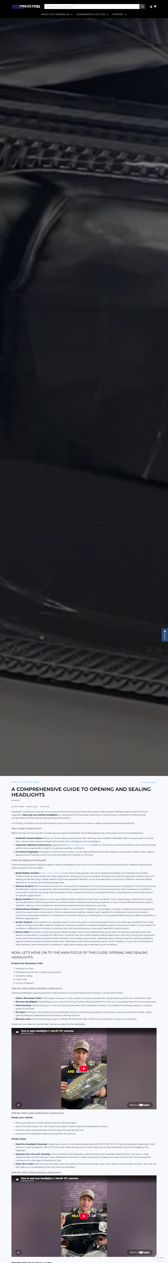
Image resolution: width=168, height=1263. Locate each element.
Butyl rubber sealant (50, 873)
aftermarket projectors (79, 845)
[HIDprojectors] (26, 6)
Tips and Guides (30, 782)
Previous (145, 782)
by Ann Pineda (17, 806)
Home (14, 782)
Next (154, 782)
